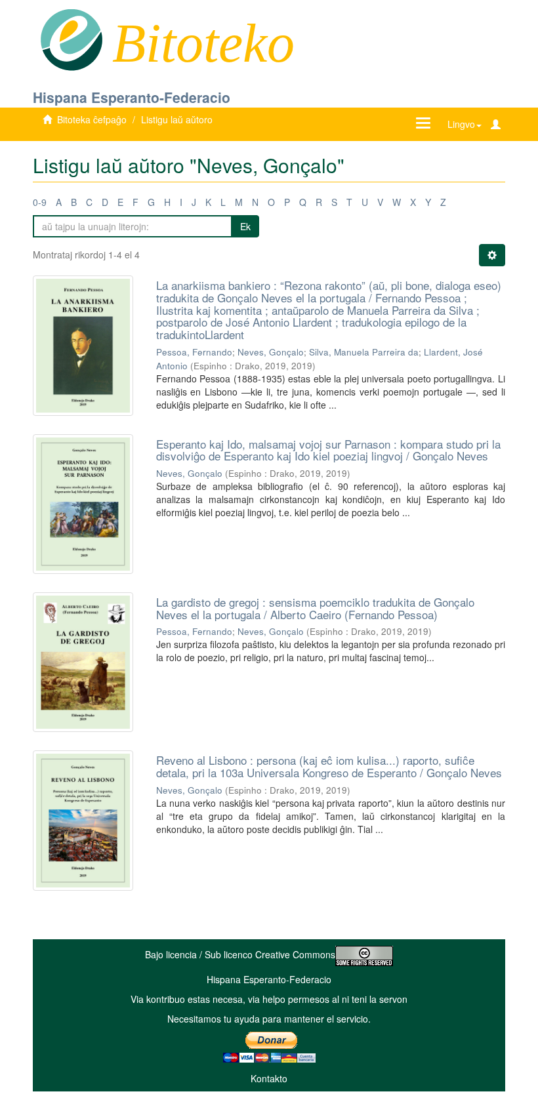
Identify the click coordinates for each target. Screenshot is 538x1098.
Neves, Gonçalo (271, 352)
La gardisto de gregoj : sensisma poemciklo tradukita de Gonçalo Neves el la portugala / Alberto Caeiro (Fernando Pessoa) (315, 608)
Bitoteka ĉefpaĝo (92, 119)
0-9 (40, 202)
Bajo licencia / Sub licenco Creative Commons (240, 954)
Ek (245, 226)
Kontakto (269, 1078)
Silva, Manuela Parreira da (364, 352)
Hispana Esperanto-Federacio (131, 97)
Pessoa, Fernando (194, 352)
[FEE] (71, 38)
